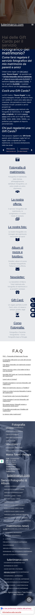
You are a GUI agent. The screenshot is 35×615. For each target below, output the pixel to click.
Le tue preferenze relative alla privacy (17, 608)
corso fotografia (12, 434)
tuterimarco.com (12, 24)
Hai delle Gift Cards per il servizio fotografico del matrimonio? (17, 375)
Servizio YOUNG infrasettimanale (16, 517)
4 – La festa (7, 539)
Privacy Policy (11, 464)
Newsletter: (17, 277)
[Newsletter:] (17, 269)
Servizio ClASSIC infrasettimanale (16, 514)
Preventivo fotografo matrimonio (15, 542)
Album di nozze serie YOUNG (14, 508)
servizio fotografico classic (14, 486)
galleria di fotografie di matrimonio (14, 428)
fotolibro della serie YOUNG (19, 81)
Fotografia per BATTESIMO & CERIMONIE (17, 521)
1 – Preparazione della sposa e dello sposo (16, 529)
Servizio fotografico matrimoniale (15, 554)
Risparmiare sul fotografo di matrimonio (17, 551)
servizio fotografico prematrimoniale (13, 444)
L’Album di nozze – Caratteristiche (16, 585)
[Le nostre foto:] (17, 219)
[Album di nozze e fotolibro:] (17, 240)
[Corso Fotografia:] (17, 315)
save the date (10, 441)
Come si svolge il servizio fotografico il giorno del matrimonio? (17, 391)
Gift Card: (17, 300)
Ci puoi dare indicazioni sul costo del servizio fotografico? (17, 360)
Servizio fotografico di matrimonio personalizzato (16, 572)
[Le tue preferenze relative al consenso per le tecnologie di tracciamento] (2, 461)
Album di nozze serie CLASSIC (14, 511)
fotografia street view (14, 447)
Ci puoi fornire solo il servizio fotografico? (16, 396)
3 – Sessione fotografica (12, 536)
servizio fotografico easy (13, 492)
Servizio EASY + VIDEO (11, 502)
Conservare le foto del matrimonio (16, 579)
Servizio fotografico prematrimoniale (16, 548)
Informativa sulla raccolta (11, 612)
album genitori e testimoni (13, 569)
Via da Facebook (8, 545)
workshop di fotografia (14, 431)
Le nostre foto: (17, 227)
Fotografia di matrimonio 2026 (14, 562)
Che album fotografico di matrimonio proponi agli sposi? (17, 365)
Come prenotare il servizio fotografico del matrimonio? (16, 400)
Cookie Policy (11, 466)
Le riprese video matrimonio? (12, 414)
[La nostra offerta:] (17, 192)
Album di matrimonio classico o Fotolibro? (16, 388)
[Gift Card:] (17, 292)
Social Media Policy (13, 469)
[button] (32, 24)
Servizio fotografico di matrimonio (16, 582)
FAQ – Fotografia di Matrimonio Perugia (15, 356)
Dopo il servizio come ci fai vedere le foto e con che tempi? (16, 370)
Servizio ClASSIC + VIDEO (12, 495)
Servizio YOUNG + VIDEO (12, 499)
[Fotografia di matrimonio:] (17, 159)
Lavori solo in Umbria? (10, 379)
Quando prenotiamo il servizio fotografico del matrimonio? (17, 383)
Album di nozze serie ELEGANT (14, 505)
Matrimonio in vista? (11, 566)
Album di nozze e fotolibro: (17, 252)
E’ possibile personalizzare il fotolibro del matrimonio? (15, 410)
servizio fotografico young (14, 489)
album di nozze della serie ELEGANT (17, 79)
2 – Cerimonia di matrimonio (12, 532)
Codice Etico (10, 471)
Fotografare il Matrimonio (13, 576)
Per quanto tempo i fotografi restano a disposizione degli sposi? (14, 405)
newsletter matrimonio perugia (17, 451)
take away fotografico (14, 437)
